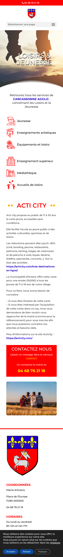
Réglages (42, 551)
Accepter (10, 551)
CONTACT (31, 358)
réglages (55, 542)
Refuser (26, 551)
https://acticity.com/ (19, 338)
